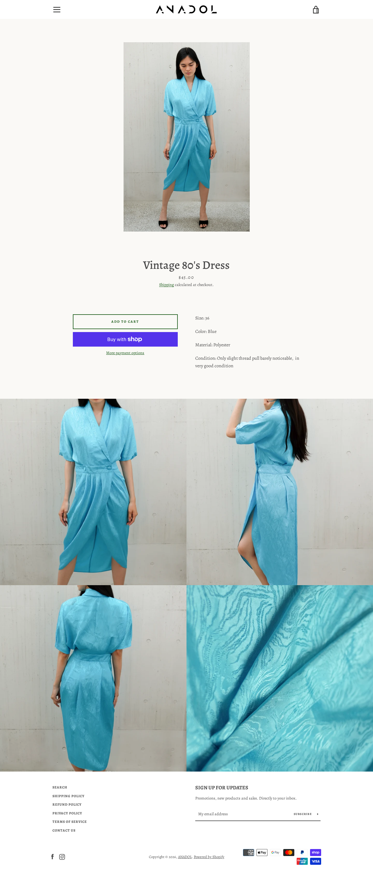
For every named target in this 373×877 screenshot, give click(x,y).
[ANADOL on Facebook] (52, 856)
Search (59, 787)
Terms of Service (69, 821)
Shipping (166, 284)
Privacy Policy (67, 813)
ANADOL (185, 856)
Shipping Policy (68, 796)
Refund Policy (67, 804)
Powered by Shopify (209, 856)
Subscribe (303, 814)
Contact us (63, 830)
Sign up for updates (221, 787)
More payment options (125, 353)
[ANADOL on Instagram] (62, 856)
